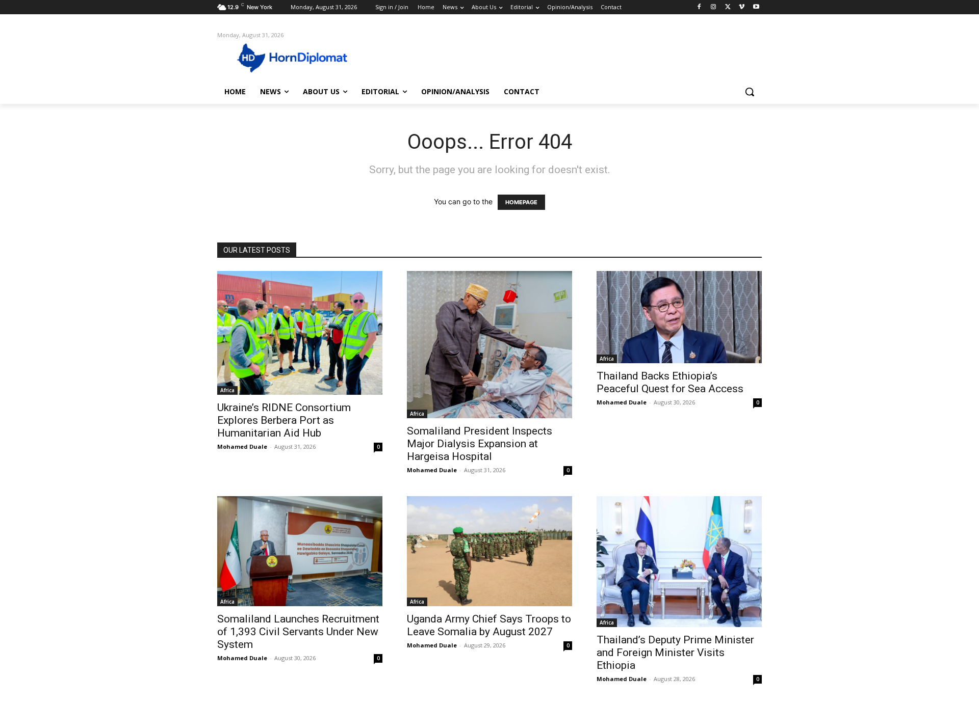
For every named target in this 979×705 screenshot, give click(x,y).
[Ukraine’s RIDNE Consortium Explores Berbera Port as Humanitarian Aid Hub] (299, 333)
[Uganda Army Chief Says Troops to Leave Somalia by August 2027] (489, 551)
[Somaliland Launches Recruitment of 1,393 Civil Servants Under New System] (299, 551)
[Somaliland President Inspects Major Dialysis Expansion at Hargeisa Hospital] (489, 344)
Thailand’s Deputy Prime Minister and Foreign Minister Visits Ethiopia (675, 652)
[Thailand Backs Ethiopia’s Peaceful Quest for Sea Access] (679, 317)
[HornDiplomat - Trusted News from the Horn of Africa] (298, 57)
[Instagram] (713, 7)
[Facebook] (699, 7)
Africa (227, 390)
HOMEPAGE (521, 202)
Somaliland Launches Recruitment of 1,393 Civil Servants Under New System (298, 631)
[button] (749, 91)
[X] (728, 7)
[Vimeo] (742, 7)
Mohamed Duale (242, 446)
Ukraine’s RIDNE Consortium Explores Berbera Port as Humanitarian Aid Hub (284, 420)
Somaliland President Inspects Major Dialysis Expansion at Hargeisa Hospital (479, 444)
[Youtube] (756, 7)
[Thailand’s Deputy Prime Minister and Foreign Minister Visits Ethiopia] (679, 561)
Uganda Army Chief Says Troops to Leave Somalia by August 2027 (489, 625)
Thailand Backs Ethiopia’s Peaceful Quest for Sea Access (670, 382)
